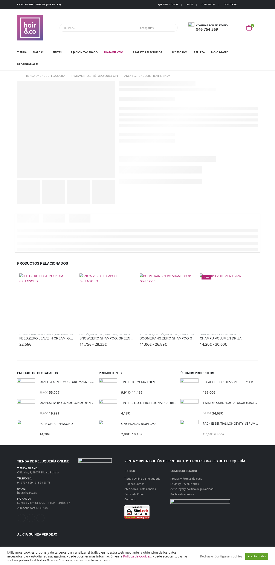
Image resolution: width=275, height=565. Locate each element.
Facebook (22, 518)
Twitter (31, 518)
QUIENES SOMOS (168, 4)
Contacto (130, 499)
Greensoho (97, 334)
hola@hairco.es (27, 492)
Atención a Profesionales (140, 489)
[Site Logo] (30, 28)
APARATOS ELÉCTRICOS (147, 52)
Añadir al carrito (68, 280)
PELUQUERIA (111, 334)
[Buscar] (171, 27)
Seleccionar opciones (128, 280)
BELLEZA (199, 52)
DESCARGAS (208, 4)
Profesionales (27, 64)
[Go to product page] (47, 301)
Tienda (22, 52)
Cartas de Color (134, 494)
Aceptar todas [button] (257, 556)
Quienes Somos (134, 484)
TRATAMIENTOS (114, 52)
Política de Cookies (137, 556)
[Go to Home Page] (18, 75)
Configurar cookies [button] (228, 556)
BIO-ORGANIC (220, 52)
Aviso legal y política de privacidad (192, 489)
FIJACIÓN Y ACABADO (84, 52)
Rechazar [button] (206, 556)
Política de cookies (182, 494)
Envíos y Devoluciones (184, 484)
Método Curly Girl (190, 334)
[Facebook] (248, 4)
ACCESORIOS (179, 52)
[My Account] (239, 28)
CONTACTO (230, 4)
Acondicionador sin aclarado (36, 334)
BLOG (189, 4)
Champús (84, 334)
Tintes (57, 52)
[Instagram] (255, 4)
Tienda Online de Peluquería (142, 479)
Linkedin (40, 518)
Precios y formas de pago (186, 479)
